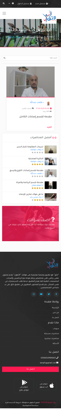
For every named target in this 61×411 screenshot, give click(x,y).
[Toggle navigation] (4, 13)
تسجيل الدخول (23, 4)
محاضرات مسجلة (34, 37)
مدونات (56, 329)
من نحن (56, 313)
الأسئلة (56, 344)
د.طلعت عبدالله (37, 102)
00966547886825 (48, 358)
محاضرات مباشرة (52, 339)
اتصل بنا (55, 318)
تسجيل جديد (40, 4)
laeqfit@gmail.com (48, 363)
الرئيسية (51, 37)
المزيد (49, 127)
